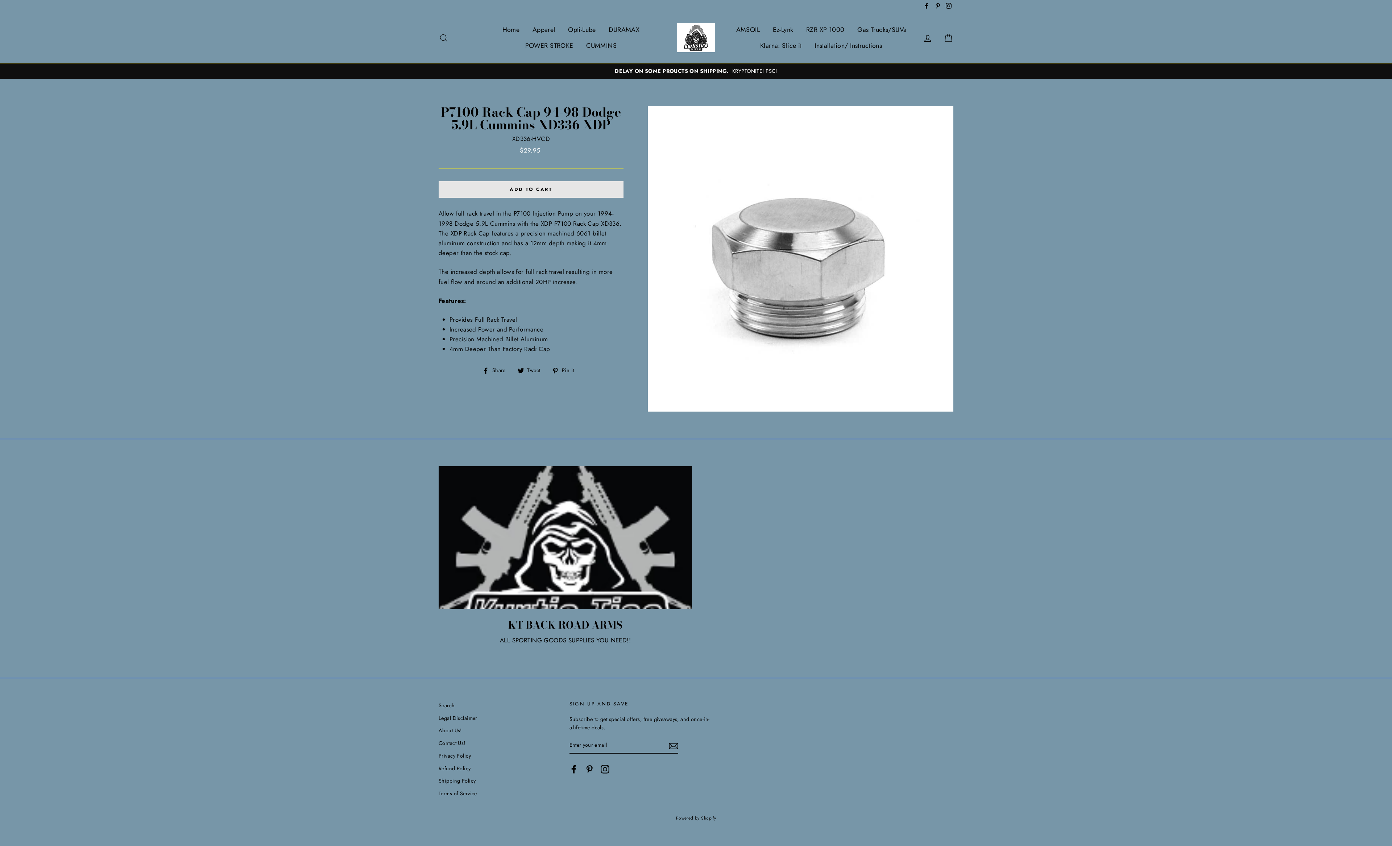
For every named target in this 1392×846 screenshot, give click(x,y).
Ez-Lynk (783, 29)
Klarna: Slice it (781, 45)
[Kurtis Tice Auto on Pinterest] (589, 769)
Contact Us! (452, 743)
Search (447, 705)
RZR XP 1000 (825, 29)
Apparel (544, 29)
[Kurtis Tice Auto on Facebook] (573, 769)
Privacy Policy (455, 755)
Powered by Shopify (696, 818)
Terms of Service (458, 793)
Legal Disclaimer (458, 718)
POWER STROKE (549, 45)
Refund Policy (455, 768)
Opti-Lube (582, 29)
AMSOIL (748, 29)
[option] (696, 71)
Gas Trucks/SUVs (881, 29)
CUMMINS (601, 45)
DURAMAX (624, 29)
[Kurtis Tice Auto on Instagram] (605, 769)
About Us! (450, 730)
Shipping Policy (457, 780)
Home (511, 29)
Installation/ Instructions (848, 45)
